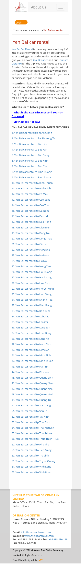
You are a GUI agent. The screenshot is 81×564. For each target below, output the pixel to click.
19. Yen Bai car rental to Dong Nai (31, 233)
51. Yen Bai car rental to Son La (29, 411)
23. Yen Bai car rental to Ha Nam (30, 255)
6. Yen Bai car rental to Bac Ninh (30, 160)
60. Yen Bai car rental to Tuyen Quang (33, 461)
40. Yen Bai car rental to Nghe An (30, 350)
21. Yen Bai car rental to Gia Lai (29, 244)
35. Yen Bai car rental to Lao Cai (30, 322)
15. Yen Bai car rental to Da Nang (30, 210)
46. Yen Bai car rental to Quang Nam (32, 383)
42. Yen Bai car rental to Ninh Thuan (32, 361)
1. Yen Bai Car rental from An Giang (32, 133)
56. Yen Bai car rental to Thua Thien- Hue (35, 439)
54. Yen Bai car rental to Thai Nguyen (33, 427)
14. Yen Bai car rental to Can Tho (30, 205)
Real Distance (40, 60)
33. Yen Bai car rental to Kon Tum (31, 311)
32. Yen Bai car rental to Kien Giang (32, 305)
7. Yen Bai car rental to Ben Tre (29, 166)
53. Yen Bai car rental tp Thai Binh (31, 422)
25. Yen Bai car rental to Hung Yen (31, 266)
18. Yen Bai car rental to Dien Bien (31, 227)
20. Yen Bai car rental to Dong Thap (32, 238)
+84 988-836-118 (58, 539)
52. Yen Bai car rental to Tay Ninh (30, 416)
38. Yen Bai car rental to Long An (30, 338)
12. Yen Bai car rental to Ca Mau (30, 194)
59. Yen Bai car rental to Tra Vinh (30, 455)
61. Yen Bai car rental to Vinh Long (31, 466)
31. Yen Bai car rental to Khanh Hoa (32, 299)
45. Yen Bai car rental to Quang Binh (32, 377)
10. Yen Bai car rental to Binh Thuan (32, 183)
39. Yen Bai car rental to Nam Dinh (31, 344)
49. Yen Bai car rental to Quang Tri (31, 400)
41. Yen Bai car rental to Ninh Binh (31, 355)
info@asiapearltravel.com (36, 532)
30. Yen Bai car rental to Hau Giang (32, 294)
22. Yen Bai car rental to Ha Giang (31, 249)
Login (19, 22)
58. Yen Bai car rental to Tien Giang (32, 450)
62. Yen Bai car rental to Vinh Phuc (31, 472)
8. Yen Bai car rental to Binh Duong (32, 172)
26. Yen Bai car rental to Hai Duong (32, 272)
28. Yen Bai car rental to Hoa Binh (31, 283)
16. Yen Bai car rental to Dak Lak (30, 216)
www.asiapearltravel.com (39, 536)
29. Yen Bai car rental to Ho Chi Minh (33, 288)
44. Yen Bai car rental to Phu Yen (30, 372)
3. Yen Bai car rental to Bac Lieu (30, 144)
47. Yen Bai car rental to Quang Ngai (32, 389)
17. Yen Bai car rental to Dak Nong (31, 222)
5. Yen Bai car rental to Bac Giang (30, 155)
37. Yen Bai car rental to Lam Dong (31, 333)
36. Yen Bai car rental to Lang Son (31, 327)
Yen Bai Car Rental (22, 49)
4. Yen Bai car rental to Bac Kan (29, 149)
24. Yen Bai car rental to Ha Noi (29, 261)
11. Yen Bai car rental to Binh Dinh (31, 188)
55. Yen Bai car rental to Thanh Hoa (32, 433)
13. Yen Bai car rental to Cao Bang (31, 199)
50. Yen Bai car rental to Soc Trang (31, 405)
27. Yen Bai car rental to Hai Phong (32, 277)
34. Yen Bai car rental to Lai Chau (30, 316)
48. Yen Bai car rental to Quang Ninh (32, 394)
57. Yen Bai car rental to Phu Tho (30, 444)
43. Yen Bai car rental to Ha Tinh (30, 366)
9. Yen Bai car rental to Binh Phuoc (31, 177)
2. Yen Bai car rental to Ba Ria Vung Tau (34, 138)
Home (36, 30)
